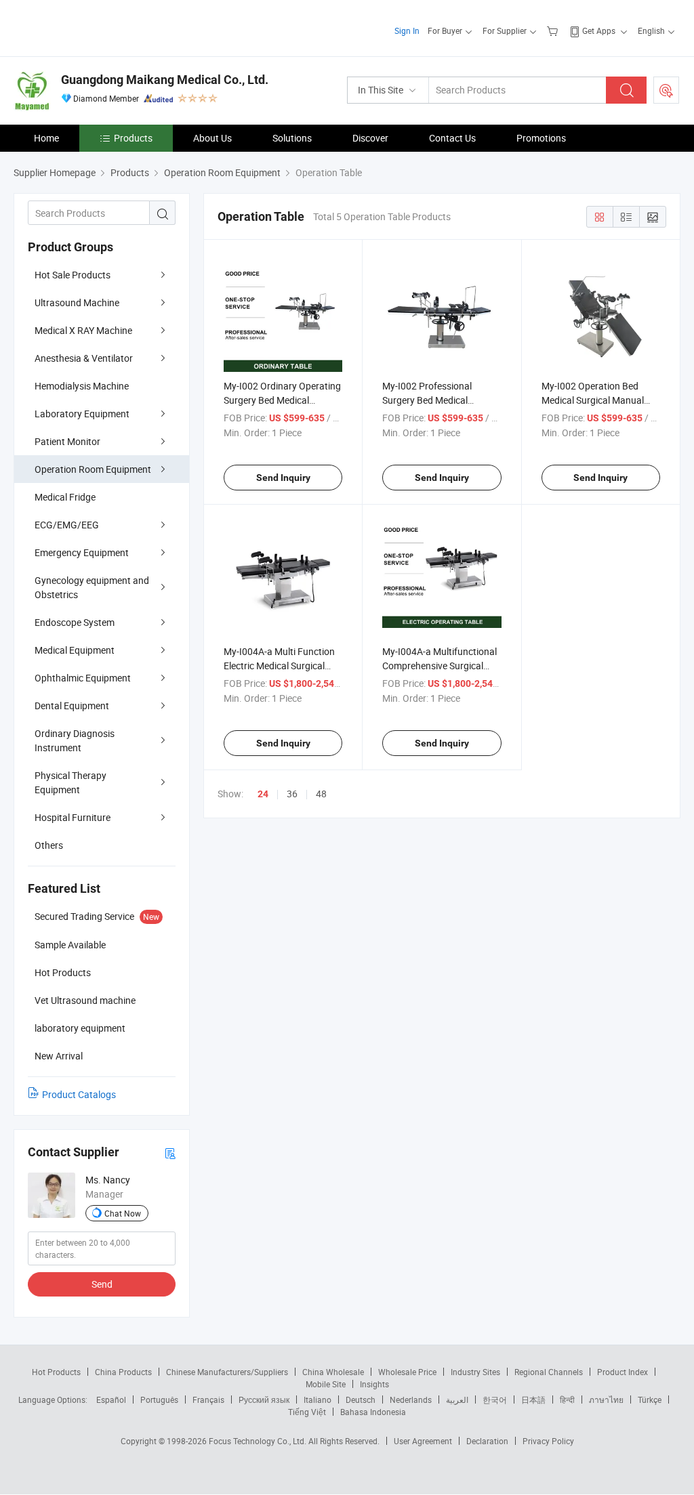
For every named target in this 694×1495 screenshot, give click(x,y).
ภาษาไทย (606, 1399)
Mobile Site (326, 1383)
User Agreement (423, 1440)
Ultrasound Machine (77, 302)
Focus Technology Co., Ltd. (258, 1440)
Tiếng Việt (307, 1411)
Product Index (622, 1371)
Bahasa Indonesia (373, 1411)
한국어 (495, 1399)
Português (159, 1399)
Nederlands (411, 1399)
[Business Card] (170, 1152)
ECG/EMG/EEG (67, 524)
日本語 (533, 1399)
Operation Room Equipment (93, 469)
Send (102, 1284)
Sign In (407, 30)
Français (208, 1399)
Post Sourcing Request (666, 90)
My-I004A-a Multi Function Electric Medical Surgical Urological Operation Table (279, 665)
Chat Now (122, 1213)
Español (111, 1399)
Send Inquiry (283, 477)
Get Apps (598, 30)
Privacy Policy (548, 1440)
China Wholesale (333, 1371)
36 (292, 793)
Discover (370, 137)
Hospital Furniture (72, 817)
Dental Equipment (72, 705)
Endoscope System (75, 622)
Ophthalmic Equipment (83, 677)
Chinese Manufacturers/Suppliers (227, 1371)
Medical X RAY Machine (83, 330)
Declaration (487, 1440)
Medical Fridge (65, 496)
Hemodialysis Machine (82, 385)
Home (46, 137)
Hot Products (56, 1371)
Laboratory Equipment (82, 413)
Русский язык (264, 1399)
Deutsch (360, 1399)
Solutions (292, 137)
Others (49, 845)
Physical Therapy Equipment (70, 782)
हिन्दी (567, 1399)
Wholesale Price (407, 1371)
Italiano (317, 1399)
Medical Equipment (75, 650)
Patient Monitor (67, 441)
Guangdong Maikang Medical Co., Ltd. (164, 79)
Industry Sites (475, 1371)
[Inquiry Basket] (554, 30)
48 (321, 793)
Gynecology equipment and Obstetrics (92, 587)
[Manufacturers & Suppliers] (101, 27)
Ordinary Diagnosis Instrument (75, 740)
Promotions (541, 137)
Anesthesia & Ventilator (84, 358)
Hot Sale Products (72, 274)
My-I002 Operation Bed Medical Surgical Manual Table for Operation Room (595, 400)
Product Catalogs (79, 1094)
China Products (123, 1371)
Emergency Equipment (82, 552)
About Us (212, 137)
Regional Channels (548, 1371)
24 (263, 793)
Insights (374, 1383)
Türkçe (649, 1399)
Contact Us (452, 137)
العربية (457, 1399)
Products (133, 137)
